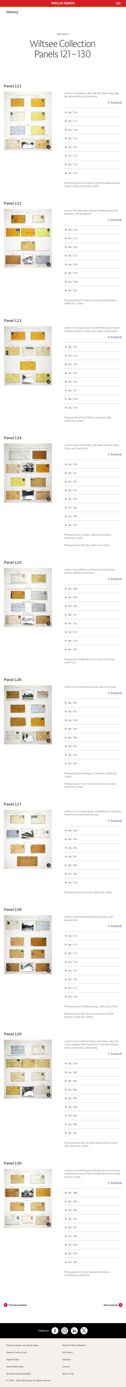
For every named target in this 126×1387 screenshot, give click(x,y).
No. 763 (72, 763)
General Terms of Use (16, 1352)
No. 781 (72, 1080)
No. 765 (72, 839)
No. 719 (72, 138)
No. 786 (72, 1124)
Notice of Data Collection (74, 1345)
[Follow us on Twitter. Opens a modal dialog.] (84, 1330)
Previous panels (18, 1305)
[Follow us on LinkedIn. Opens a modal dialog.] (74, 1330)
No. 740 (72, 464)
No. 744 (72, 498)
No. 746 (72, 516)
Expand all (116, 102)
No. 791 (72, 1218)
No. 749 (72, 597)
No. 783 (72, 1098)
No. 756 (72, 702)
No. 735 (72, 373)
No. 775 (72, 970)
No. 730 (72, 281)
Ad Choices (67, 1352)
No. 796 (72, 1262)
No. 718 (72, 129)
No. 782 (72, 1089)
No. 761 (72, 746)
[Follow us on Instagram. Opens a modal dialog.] (64, 1330)
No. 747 (72, 525)
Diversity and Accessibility (18, 1373)
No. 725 (72, 238)
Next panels (111, 1305)
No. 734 (72, 364)
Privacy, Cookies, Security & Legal (22, 1345)
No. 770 (72, 882)
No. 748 (72, 588)
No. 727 (72, 255)
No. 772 (72, 944)
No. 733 (72, 355)
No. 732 (72, 346)
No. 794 (72, 1244)
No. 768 (72, 865)
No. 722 (72, 164)
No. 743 (72, 490)
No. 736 (72, 381)
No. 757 (72, 711)
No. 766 (72, 847)
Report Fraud (12, 1359)
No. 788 (72, 1192)
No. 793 (72, 1236)
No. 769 (72, 873)
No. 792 (72, 1227)
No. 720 (72, 147)
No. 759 (72, 728)
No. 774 (72, 962)
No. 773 (72, 953)
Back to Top (67, 1373)
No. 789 (72, 1201)
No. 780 (72, 1072)
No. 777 (72, 987)
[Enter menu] (118, 3)
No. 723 (72, 173)
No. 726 (72, 247)
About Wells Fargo (14, 1366)
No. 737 (72, 390)
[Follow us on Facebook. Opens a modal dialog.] (55, 1330)
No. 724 (72, 229)
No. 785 (72, 1115)
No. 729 (72, 272)
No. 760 (72, 737)
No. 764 (72, 830)
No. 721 (72, 155)
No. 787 (72, 1132)
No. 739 (72, 407)
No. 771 (72, 935)
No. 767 (72, 856)
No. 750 (72, 606)
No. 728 (72, 264)
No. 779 (72, 1063)
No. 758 (72, 720)
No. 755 (72, 649)
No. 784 (72, 1107)
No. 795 (72, 1253)
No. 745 (72, 507)
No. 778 (72, 996)
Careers (66, 1366)
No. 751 (72, 614)
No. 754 (72, 640)
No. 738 (72, 399)
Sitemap (66, 1359)
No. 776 (72, 979)
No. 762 (72, 754)
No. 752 (72, 623)
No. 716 (72, 112)
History (12, 12)
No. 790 (72, 1210)
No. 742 (72, 481)
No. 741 (72, 472)
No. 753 (72, 632)
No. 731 (72, 290)
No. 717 (72, 121)
